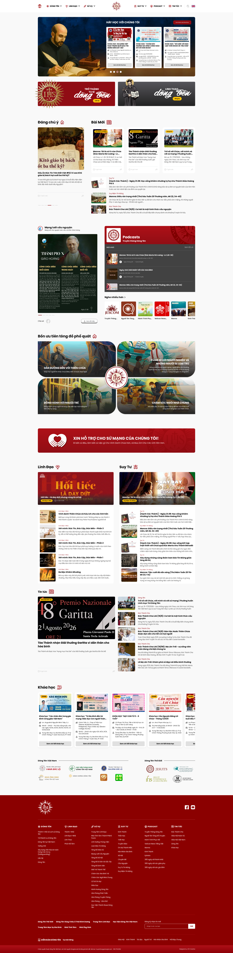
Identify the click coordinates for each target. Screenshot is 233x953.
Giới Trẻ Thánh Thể (98, 869)
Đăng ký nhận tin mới (153, 921)
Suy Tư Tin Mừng (124, 867)
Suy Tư (125, 467)
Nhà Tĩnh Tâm (70, 927)
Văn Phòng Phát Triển (99, 893)
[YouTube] (193, 807)
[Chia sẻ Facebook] (48, 321)
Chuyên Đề (122, 859)
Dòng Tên (41, 862)
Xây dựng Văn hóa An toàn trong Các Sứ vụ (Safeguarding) (48, 852)
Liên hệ (97, 101)
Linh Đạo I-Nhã (70, 836)
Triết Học (121, 840)
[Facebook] (187, 807)
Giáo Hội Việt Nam (178, 840)
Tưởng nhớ (42, 846)
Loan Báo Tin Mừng (98, 846)
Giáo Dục (94, 885)
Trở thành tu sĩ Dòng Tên (47, 838)
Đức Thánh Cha (177, 832)
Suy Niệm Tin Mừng (125, 871)
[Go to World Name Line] (157, 769)
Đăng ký (177, 98)
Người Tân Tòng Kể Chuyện (155, 836)
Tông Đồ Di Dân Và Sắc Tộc (101, 862)
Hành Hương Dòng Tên (99, 889)
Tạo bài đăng (68, 940)
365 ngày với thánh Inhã (154, 859)
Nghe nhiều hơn (114, 297)
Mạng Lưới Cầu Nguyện (100, 854)
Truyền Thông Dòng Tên (154, 832)
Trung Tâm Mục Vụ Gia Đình (50, 927)
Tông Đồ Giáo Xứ (97, 850)
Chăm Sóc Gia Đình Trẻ (100, 873)
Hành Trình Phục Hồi (152, 840)
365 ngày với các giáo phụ (155, 863)
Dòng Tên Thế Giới (45, 922)
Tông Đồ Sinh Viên (98, 866)
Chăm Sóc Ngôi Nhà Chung (101, 877)
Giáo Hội (121, 939)
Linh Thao (68, 840)
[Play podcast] (120, 262)
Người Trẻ (148, 939)
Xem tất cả (189, 247)
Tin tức (42, 592)
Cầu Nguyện (123, 863)
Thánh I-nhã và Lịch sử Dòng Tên (49, 833)
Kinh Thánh (122, 832)
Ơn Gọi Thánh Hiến (125, 848)
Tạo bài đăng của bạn (71, 70)
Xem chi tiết (51, 70)
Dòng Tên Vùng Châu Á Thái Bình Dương (73, 922)
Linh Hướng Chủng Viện (100, 842)
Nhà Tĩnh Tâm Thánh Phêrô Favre (101, 837)
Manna (147, 848)
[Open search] (187, 6)
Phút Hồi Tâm (70, 844)
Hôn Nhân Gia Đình (125, 852)
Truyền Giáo (122, 844)
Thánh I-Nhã (69, 832)
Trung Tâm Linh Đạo (98, 832)
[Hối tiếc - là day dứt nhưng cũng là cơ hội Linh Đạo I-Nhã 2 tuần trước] (76, 491)
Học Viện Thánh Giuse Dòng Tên (101, 906)
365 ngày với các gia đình (155, 867)
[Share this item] (83, 196)
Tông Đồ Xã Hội (97, 858)
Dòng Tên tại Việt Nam (46, 842)
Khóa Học (175, 848)
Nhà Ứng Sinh (85, 927)
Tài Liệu (139, 939)
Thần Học (121, 836)
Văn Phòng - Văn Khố (99, 901)
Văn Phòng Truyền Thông (100, 897)
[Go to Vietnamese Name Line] (50, 768)
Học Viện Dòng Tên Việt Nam (125, 922)
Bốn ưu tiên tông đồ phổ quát (64, 336)
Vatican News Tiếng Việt (154, 844)
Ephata (147, 855)
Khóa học (46, 687)
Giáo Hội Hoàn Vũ (178, 836)
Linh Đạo (46, 467)
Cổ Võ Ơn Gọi (96, 881)
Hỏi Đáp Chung (175, 939)
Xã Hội (120, 855)
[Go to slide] (111, 72)
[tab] (39, 205)
